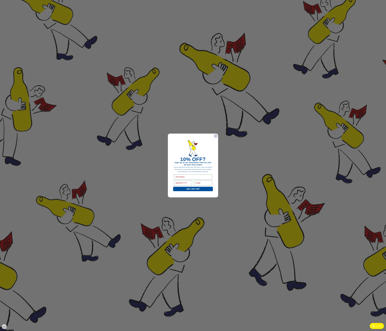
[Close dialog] (215, 136)
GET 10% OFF (193, 189)
